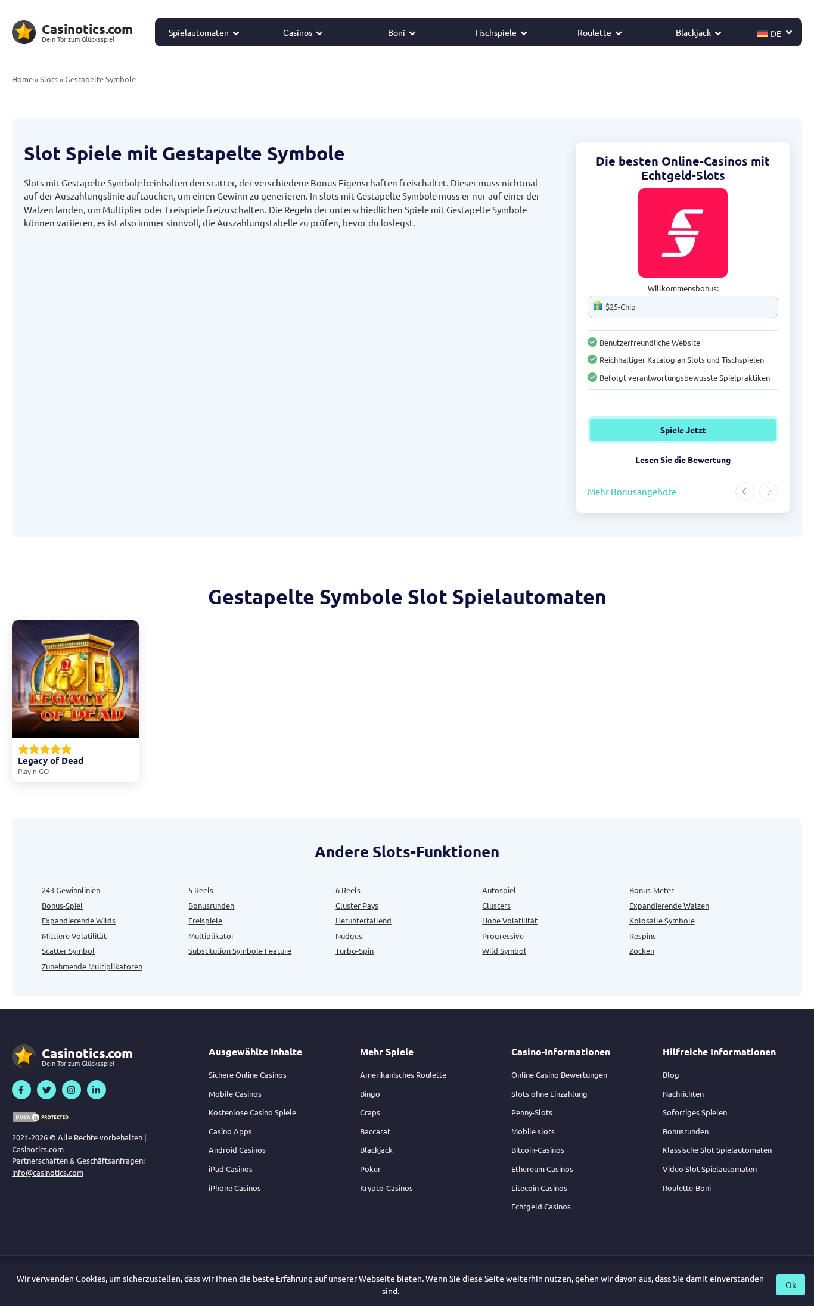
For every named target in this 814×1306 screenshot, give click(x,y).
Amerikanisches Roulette (403, 1074)
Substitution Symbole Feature (239, 951)
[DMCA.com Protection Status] (42, 1117)
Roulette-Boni (687, 1188)
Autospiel (499, 890)
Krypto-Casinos (386, 1188)
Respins (642, 936)
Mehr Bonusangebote (632, 491)
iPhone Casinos (235, 1188)
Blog (671, 1074)
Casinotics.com (38, 1149)
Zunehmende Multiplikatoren (92, 966)
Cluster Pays (356, 905)
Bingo (370, 1094)
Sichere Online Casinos (248, 1074)
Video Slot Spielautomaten (710, 1169)
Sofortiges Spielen (695, 1112)
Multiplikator (211, 936)
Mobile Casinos (235, 1094)
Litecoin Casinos (539, 1188)
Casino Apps (230, 1131)
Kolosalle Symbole (662, 920)
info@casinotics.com (47, 1172)
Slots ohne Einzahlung (549, 1094)
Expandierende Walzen (669, 905)
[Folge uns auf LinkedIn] (96, 1089)
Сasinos (297, 32)
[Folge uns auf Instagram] (71, 1089)
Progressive (503, 936)
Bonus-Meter (651, 890)
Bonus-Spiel (62, 905)
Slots (49, 79)
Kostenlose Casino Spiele (252, 1112)
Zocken (641, 951)
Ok (790, 1284)
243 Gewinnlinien (71, 890)
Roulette (594, 32)
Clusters (496, 905)
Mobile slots (533, 1131)
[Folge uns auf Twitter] (46, 1089)
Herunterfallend (363, 920)
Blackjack (693, 32)
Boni (396, 32)
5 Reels (200, 890)
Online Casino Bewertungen (559, 1074)
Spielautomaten (199, 32)
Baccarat (375, 1131)
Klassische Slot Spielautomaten (717, 1150)
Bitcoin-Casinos (537, 1150)
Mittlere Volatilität (74, 936)
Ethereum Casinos (542, 1169)
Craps (370, 1112)
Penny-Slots (531, 1112)
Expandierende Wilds (79, 920)
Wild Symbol (504, 951)
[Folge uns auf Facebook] (21, 1089)
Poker (370, 1169)
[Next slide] (768, 491)
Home (22, 79)
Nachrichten (683, 1094)
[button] (775, 32)
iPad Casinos (231, 1169)
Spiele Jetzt (715, 429)
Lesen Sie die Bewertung (715, 459)
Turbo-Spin (354, 951)
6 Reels (348, 890)
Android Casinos (237, 1150)
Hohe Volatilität (510, 920)
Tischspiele (495, 32)
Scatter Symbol (68, 951)
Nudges (348, 936)
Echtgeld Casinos (541, 1206)
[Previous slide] (744, 491)
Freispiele (205, 920)
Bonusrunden (211, 905)
